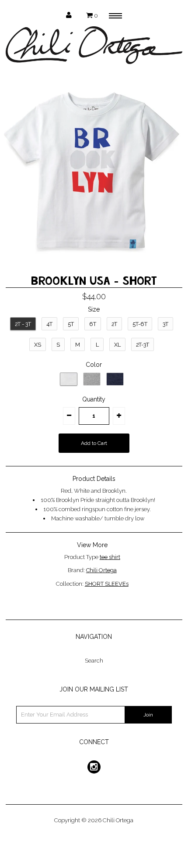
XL (117, 344)
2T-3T (142, 344)
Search (94, 660)
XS (37, 344)
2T (114, 324)
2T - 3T (23, 324)
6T (92, 324)
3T (165, 324)
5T (71, 324)
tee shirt (110, 557)
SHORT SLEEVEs (107, 583)
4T (49, 324)
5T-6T (139, 324)
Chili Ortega (101, 570)
